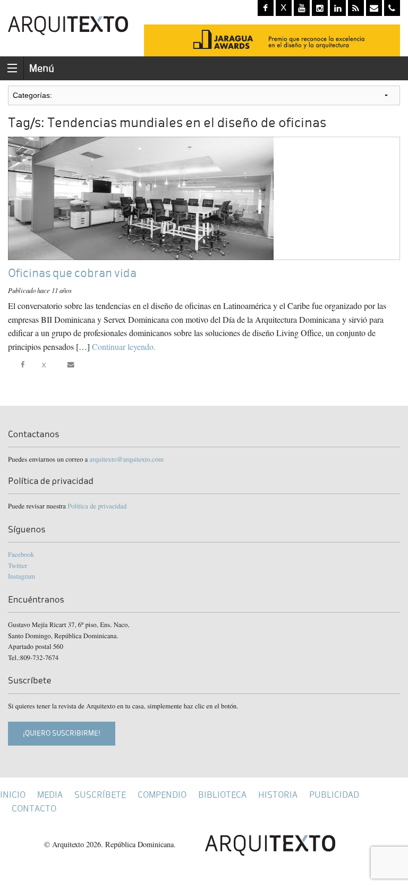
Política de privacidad (96, 506)
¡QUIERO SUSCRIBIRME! (61, 733)
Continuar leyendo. (124, 346)
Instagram (21, 576)
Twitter (17, 565)
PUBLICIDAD (334, 795)
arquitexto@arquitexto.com (126, 459)
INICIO (13, 795)
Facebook (21, 554)
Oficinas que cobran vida (72, 273)
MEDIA (50, 795)
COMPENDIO (162, 795)
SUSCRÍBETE (100, 795)
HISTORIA (278, 795)
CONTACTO (34, 809)
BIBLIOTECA (222, 795)
